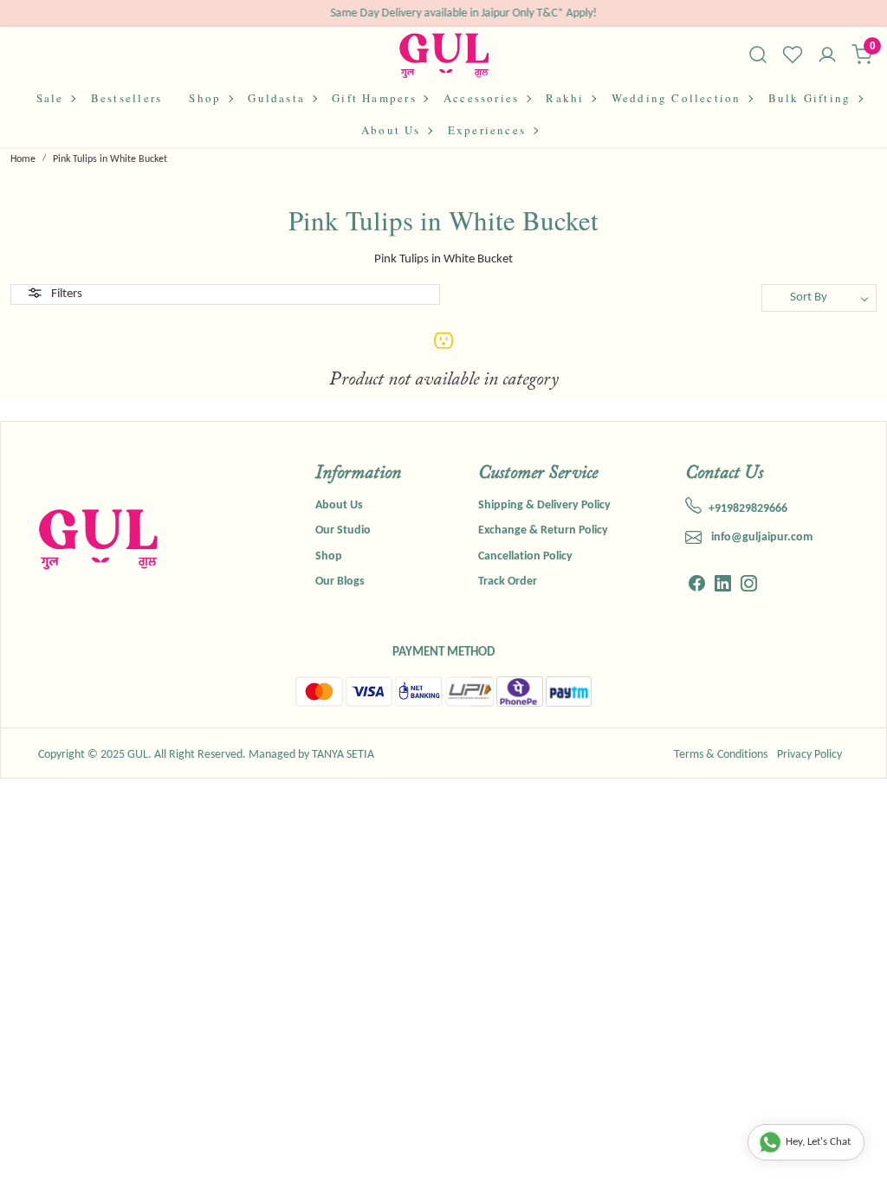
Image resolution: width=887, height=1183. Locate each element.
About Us (391, 130)
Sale (50, 98)
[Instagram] (749, 586)
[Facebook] (697, 586)
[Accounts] (827, 56)
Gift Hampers (374, 98)
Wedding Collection (676, 98)
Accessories (481, 98)
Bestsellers (126, 98)
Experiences (487, 130)
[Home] (444, 55)
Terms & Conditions (720, 754)
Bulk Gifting (809, 98)
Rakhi (565, 98)
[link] (758, 54)
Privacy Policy (809, 754)
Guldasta (276, 98)
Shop (205, 98)
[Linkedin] (723, 586)
